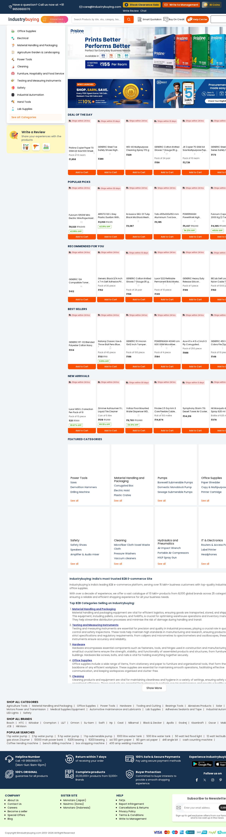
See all (74, 500)
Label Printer (208, 549)
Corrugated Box (123, 485)
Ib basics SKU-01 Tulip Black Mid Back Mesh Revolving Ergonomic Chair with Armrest (138, 219)
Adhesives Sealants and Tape (183, 709)
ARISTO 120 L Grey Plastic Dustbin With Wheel (108, 217)
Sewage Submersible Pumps (175, 492)
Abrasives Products (199, 706)
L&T (63, 723)
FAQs (122, 800)
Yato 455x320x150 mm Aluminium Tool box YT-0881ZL (166, 217)
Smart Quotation (152, 19)
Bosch (10, 723)
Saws (73, 482)
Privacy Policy (127, 811)
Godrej (183, 723)
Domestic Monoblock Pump (175, 487)
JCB (9, 726)
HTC (21, 723)
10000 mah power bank (48, 740)
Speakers (76, 549)
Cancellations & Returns (134, 807)
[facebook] (196, 781)
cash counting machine (197, 740)
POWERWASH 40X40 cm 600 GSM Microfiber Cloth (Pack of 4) (167, 344)
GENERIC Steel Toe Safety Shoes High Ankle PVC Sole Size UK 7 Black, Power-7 (110, 151)
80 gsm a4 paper (147, 740)
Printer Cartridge (211, 492)
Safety (74, 540)
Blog (10, 819)
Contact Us (15, 804)
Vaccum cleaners (125, 558)
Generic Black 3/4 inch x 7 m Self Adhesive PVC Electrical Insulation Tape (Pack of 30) (110, 283)
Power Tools (78, 478)
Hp (111, 723)
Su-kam (89, 723)
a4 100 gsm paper (120, 740)
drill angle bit (170, 740)
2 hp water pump (42, 736)
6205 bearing (76, 740)
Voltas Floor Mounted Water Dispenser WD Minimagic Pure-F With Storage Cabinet (138, 413)
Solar (219, 706)
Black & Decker (152, 723)
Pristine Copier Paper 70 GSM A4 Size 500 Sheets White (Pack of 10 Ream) (82, 151)
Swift (102, 723)
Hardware (126, 706)
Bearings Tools (174, 706)
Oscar (212, 723)
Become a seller (17, 811)
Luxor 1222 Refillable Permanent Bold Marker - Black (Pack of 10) (166, 281)
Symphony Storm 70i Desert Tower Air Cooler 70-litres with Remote (195, 411)
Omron (74, 723)
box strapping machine (90, 743)
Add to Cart (82, 172)
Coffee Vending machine (22, 743)
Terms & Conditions (131, 815)
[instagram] (212, 781)
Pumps (162, 478)
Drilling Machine (80, 492)
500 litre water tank (158, 736)
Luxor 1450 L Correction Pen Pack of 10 (81, 411)
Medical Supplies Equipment (67, 709)
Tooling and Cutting (148, 706)
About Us (13, 800)
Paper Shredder (210, 482)
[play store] (202, 764)
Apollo (170, 723)
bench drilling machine (57, 743)
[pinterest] (220, 781)
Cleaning (120, 540)
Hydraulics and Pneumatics (168, 542)
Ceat (120, 723)
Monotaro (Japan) (74, 800)
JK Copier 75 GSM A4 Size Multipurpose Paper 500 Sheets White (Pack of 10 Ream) (195, 151)
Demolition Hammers (83, 487)
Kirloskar (34, 723)
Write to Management (133, 819)
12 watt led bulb (216, 736)
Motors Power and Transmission (26, 709)
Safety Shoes (78, 545)
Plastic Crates (122, 495)
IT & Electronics (212, 540)
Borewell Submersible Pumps (175, 482)
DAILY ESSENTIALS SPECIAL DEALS (57, 19)
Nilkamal (133, 723)
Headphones (209, 554)
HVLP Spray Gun (167, 557)
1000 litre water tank (129, 736)
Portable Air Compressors (173, 553)
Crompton (49, 723)
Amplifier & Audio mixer (84, 554)
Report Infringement (131, 804)
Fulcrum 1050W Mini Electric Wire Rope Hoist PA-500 (81, 218)
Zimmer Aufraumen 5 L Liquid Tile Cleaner (110, 410)
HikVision (21, 726)
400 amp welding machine (126, 743)
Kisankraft (198, 723)
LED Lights (13, 713)
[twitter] (204, 781)
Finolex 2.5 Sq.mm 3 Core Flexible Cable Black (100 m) (165, 411)
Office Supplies (211, 478)
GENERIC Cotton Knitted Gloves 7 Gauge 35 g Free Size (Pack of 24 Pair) (166, 151)
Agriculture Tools (17, 706)
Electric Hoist (122, 490)
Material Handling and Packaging (129, 479)
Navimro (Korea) (73, 804)
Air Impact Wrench (169, 548)
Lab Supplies (153, 709)
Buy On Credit (176, 19)
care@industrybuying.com (102, 6)
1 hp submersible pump (98, 736)
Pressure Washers (125, 553)
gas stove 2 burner (18, 740)
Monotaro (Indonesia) (76, 807)
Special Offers (16, 815)
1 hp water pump (17, 736)
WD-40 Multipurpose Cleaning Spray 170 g (137, 148)
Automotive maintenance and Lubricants (115, 709)
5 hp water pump (68, 736)
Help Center (200, 19)
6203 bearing (97, 740)
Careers (12, 807)
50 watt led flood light (188, 736)
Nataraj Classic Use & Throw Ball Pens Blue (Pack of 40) (109, 344)
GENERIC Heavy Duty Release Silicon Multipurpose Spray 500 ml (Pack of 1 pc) (194, 283)
